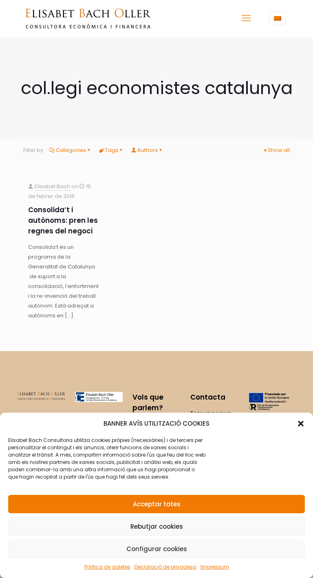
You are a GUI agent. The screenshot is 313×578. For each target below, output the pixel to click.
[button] (301, 424)
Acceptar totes (157, 504)
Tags (111, 150)
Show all (279, 150)
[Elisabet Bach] (88, 18)
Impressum (215, 566)
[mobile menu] (246, 18)
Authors (147, 150)
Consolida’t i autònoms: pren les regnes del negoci (63, 220)
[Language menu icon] (277, 18)
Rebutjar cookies (156, 526)
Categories (71, 150)
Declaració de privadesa (165, 566)
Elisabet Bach (52, 186)
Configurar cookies (156, 549)
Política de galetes (107, 566)
